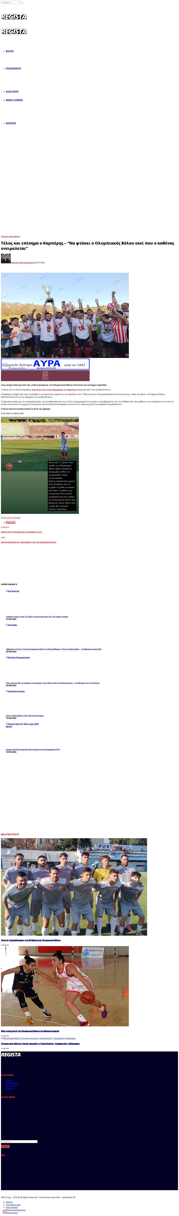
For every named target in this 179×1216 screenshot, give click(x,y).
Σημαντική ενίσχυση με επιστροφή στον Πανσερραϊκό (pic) (33, 749)
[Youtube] (1, 1119)
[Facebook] (1, 1102)
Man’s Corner (14, 100)
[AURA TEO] (45, 368)
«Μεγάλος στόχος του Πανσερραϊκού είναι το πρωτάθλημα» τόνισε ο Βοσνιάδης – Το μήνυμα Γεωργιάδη (53, 649)
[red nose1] (45, 380)
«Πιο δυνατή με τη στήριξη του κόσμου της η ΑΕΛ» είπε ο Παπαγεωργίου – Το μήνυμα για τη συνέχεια (53, 683)
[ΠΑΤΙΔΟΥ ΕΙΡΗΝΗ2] (10, 517)
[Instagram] (1, 1113)
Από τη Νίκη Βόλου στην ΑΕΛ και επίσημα (25, 715)
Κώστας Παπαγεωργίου (23, 262)
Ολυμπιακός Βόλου (10, 236)
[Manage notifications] (4, 1212)
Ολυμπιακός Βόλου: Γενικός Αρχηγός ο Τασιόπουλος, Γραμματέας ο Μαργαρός (40, 1043)
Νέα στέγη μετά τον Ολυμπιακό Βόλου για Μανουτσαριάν (30, 1031)
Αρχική (9, 1202)
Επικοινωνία (12, 1212)
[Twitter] (1, 1108)
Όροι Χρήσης (12, 1207)
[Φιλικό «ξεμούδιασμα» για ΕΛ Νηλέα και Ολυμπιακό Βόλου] (74, 935)
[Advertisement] (49, 563)
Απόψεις (11, 123)
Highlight (10, 522)
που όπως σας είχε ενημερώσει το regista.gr (54, 389)
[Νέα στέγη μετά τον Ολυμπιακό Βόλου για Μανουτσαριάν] (65, 1025)
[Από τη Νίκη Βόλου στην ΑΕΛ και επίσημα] (24, 701)
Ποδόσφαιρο (13, 68)
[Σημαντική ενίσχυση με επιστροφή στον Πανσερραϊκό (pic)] (24, 735)
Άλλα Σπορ (12, 91)
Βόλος (10, 51)
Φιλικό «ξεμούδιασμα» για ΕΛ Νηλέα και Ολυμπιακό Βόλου (30, 940)
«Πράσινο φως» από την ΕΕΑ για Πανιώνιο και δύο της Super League (37, 616)
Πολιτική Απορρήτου (16, 1210)
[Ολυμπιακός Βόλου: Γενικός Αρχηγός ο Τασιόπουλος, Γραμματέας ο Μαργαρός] (38, 1038)
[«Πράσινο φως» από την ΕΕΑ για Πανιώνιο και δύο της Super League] (24, 602)
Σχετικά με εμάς (13, 1204)
